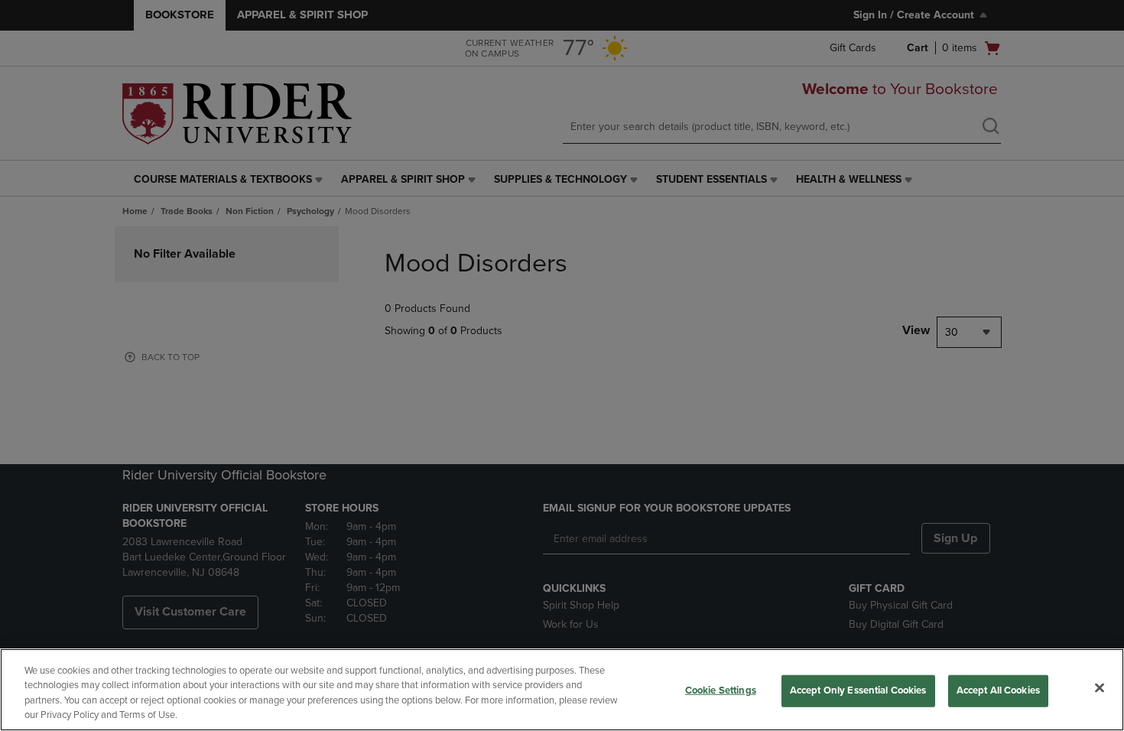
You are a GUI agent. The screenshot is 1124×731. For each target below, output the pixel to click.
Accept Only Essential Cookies (858, 690)
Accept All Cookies (998, 690)
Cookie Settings (720, 690)
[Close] (1099, 687)
